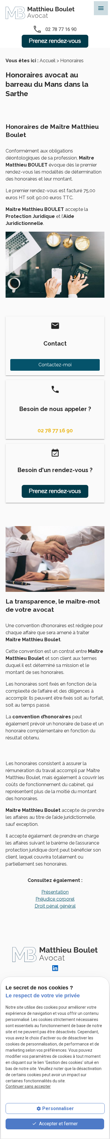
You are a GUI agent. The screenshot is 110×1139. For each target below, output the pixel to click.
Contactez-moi (55, 364)
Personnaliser (58, 1108)
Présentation (55, 892)
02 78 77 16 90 (61, 29)
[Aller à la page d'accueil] (40, 13)
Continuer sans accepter (28, 1086)
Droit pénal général (55, 906)
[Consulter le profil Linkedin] (55, 967)
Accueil (47, 60)
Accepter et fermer (58, 1123)
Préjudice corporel (55, 899)
